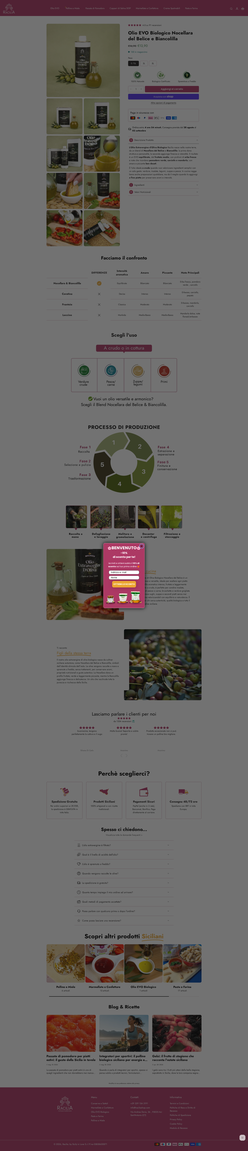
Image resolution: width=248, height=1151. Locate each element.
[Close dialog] (142, 546)
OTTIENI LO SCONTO (124, 584)
